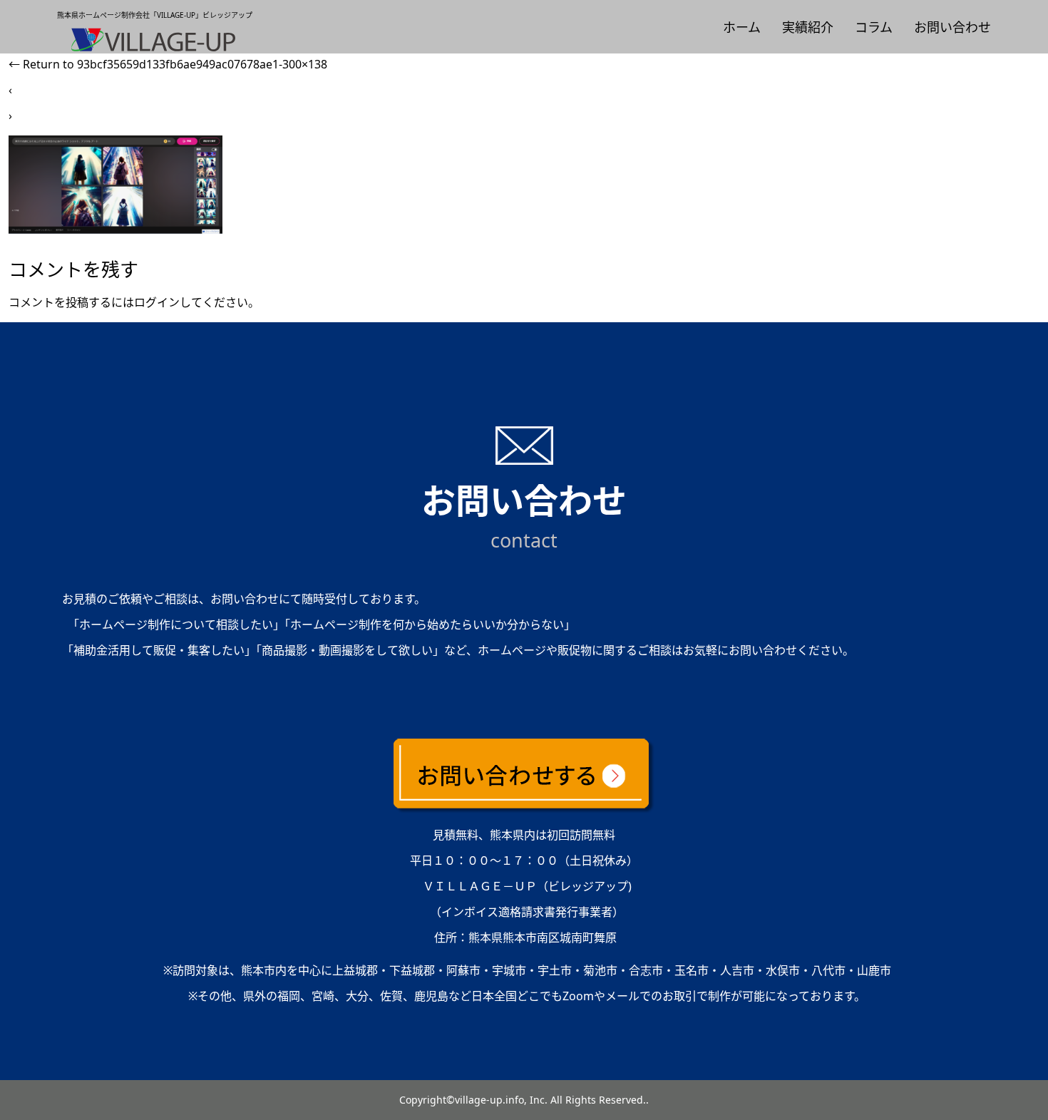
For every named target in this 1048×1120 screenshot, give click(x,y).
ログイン (157, 302)
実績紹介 (807, 27)
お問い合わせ (952, 27)
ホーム (742, 27)
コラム (874, 27)
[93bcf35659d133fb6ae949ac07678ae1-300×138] (115, 229)
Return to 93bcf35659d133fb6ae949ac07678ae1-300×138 (168, 64)
